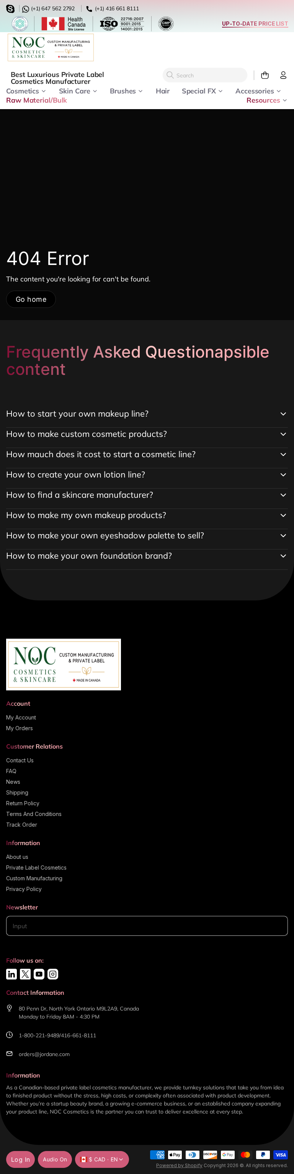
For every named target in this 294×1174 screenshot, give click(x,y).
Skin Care (74, 90)
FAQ (11, 771)
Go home (31, 299)
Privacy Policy (24, 889)
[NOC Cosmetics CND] (50, 47)
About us (17, 857)
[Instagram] (52, 974)
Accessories (254, 90)
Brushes (123, 90)
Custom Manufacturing (34, 878)
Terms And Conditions (34, 814)
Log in (20, 1159)
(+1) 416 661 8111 (116, 8)
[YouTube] (39, 974)
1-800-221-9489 (39, 1035)
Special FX (199, 90)
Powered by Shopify (179, 1165)
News (13, 781)
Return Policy (22, 803)
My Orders (19, 728)
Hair (163, 90)
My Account (21, 717)
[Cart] (262, 75)
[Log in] (280, 75)
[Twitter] (25, 974)
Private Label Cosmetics (36, 867)
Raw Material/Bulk (36, 99)
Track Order (21, 824)
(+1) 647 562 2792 (52, 8)
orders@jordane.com (44, 1054)
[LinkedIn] (11, 974)
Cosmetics (22, 90)
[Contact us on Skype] (11, 7)
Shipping (17, 792)
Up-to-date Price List (255, 23)
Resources (263, 99)
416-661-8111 (78, 1035)
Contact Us (20, 760)
